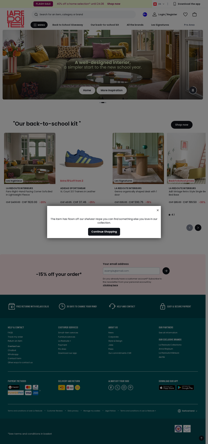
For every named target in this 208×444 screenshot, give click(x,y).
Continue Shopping (104, 232)
